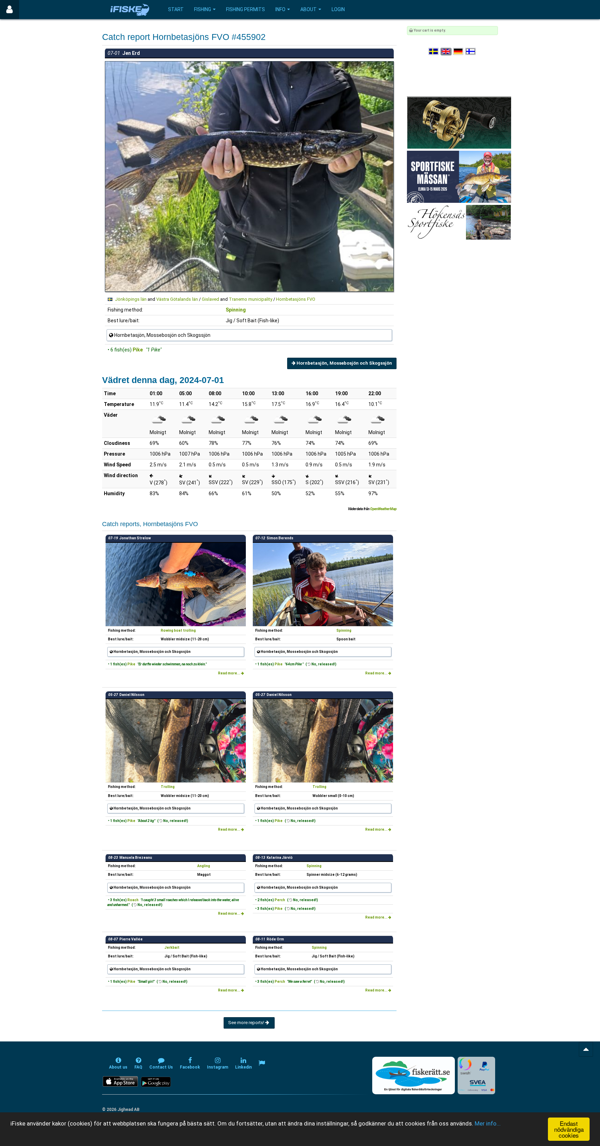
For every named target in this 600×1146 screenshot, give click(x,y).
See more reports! (246, 1022)
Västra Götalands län (177, 299)
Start (176, 9)
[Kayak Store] (459, 122)
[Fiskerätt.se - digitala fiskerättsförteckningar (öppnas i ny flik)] (413, 1075)
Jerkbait (172, 947)
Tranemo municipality (250, 299)
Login (338, 9)
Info (280, 9)
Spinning (236, 310)
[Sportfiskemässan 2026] (459, 176)
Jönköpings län (131, 299)
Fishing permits (245, 9)
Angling (203, 866)
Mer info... (488, 1123)
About (308, 9)
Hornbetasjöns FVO (295, 299)
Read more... (229, 673)
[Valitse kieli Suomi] (471, 51)
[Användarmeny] (9, 9)
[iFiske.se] (130, 9)
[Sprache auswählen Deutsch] (458, 51)
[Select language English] (446, 51)
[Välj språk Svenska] (434, 51)
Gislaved (210, 299)
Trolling (168, 787)
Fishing (202, 9)
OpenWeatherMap (383, 509)
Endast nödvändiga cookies (569, 1129)
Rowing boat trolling (178, 630)
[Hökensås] (459, 222)
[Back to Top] (586, 1049)
